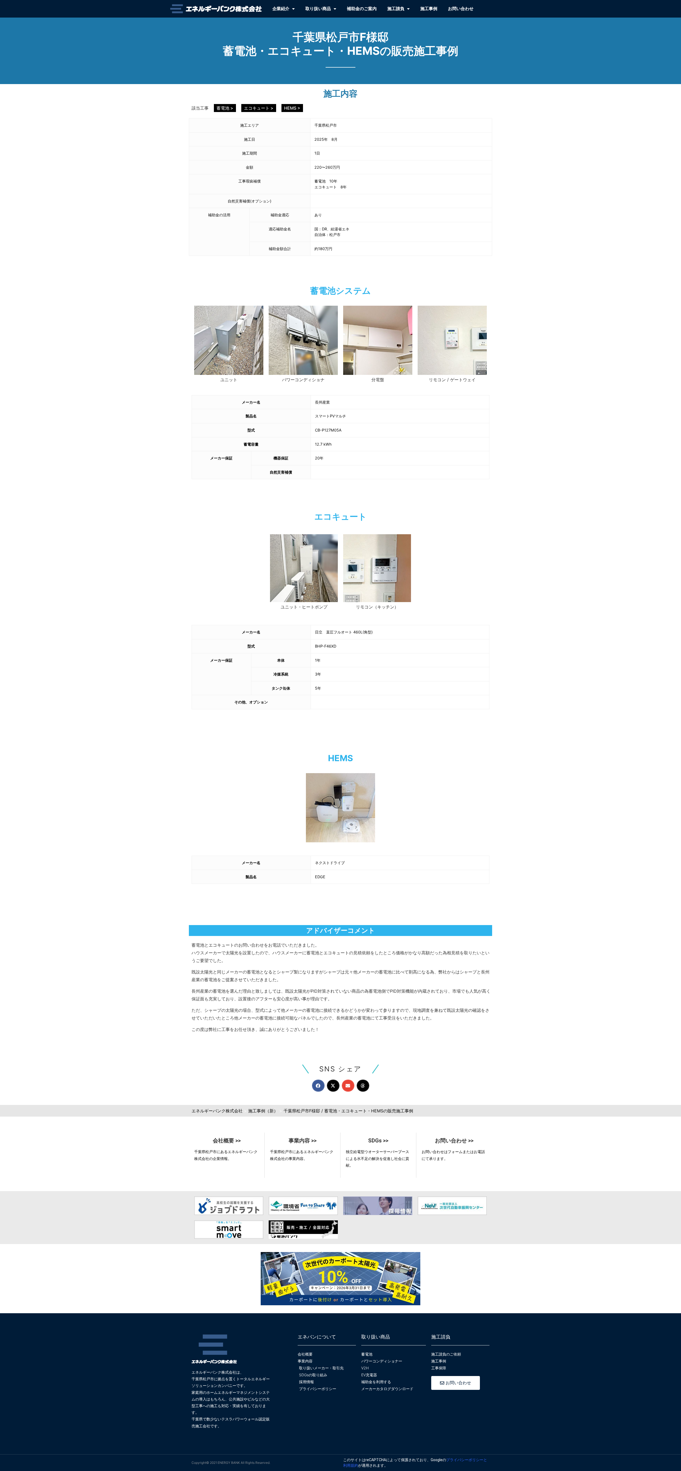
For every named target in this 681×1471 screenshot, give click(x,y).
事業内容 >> (303, 1140)
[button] (318, 1086)
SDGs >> (378, 1140)
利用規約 (350, 1465)
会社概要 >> (227, 1140)
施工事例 (428, 8)
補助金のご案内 (362, 8)
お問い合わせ (461, 8)
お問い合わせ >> (454, 1140)
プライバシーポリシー (464, 1460)
